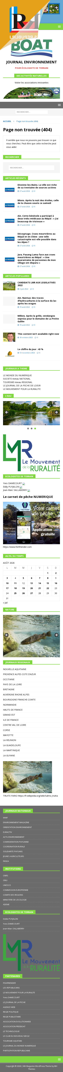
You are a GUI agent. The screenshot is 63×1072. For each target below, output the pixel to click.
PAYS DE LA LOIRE (12, 684)
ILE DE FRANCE (11, 719)
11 (15, 583)
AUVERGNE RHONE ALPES (16, 694)
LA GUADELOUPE (12, 745)
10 (7, 583)
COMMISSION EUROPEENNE (15, 890)
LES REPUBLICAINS (11, 987)
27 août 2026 (25, 191)
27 (31, 593)
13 (31, 583)
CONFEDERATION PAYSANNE (16, 841)
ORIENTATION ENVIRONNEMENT (17, 827)
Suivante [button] (56, 412)
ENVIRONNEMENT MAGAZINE (16, 822)
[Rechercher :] (31, 111)
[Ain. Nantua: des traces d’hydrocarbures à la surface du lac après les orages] (9, 301)
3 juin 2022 (24, 289)
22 (47, 588)
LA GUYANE (9, 755)
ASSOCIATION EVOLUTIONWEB (17, 1021)
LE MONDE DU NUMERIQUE (17, 375)
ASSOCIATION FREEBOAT (14, 1026)
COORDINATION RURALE (14, 846)
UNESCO (7, 885)
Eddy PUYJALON (11, 486)
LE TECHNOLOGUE (11, 1031)
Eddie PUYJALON (10, 918)
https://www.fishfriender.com (17, 546)
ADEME (6, 904)
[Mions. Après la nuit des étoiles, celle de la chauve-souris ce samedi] (9, 203)
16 (56, 583)
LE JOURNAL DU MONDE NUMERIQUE (19, 1045)
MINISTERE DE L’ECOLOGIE (15, 899)
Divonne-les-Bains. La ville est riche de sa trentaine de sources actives (37, 186)
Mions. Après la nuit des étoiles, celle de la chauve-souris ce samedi (38, 201)
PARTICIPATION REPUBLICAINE (16, 1050)
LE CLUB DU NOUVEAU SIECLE (16, 1036)
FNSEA (6, 861)
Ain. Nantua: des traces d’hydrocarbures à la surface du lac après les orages (37, 300)
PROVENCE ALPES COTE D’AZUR (19, 674)
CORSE (6, 730)
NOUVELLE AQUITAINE (14, 669)
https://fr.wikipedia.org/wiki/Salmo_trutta (38, 795)
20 (31, 588)
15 (47, 583)
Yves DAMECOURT (12, 483)
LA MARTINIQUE (11, 750)
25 (15, 593)
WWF (5, 817)
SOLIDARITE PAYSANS (13, 851)
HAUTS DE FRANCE (12, 709)
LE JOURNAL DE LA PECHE (14, 1002)
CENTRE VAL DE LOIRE (14, 724)
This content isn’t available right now (38, 333)
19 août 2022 (25, 307)
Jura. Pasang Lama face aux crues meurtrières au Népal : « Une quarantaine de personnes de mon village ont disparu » (37, 258)
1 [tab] (28, 428)
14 (39, 583)
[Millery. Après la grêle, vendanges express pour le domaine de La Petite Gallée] (9, 319)
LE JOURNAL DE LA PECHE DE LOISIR (22, 385)
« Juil (5, 602)
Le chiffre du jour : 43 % (30, 349)
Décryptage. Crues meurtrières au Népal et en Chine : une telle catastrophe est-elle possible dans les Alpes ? (37, 238)
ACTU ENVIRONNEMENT (13, 837)
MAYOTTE (8, 735)
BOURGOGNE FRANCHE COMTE (19, 699)
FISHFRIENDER (9, 983)
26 (23, 593)
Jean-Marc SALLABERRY (15, 490)
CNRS (5, 875)
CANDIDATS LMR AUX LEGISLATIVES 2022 (37, 284)
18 (15, 588)
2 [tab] (31, 428)
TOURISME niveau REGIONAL (17, 382)
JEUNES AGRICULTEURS (13, 856)
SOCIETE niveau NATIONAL (16, 378)
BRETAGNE (8, 689)
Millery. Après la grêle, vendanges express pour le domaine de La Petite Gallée (38, 318)
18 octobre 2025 (26, 337)
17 (7, 588)
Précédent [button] (7, 412)
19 (23, 588)
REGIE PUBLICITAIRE (12, 1016)
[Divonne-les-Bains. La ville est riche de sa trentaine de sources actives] (9, 188)
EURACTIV (7, 832)
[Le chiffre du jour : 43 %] (9, 352)
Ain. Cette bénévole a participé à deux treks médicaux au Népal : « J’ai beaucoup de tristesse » (38, 218)
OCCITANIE (8, 679)
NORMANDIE (9, 704)
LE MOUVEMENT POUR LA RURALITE (22, 389)
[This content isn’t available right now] (9, 337)
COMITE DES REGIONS (13, 894)
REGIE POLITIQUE (11, 1011)
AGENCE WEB (9, 1007)
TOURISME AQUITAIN (12, 1040)
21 (39, 588)
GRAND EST (9, 714)
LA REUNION (9, 740)
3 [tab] (35, 428)
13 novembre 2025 (27, 353)
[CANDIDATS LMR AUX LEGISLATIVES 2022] (9, 285)
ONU (5, 880)
